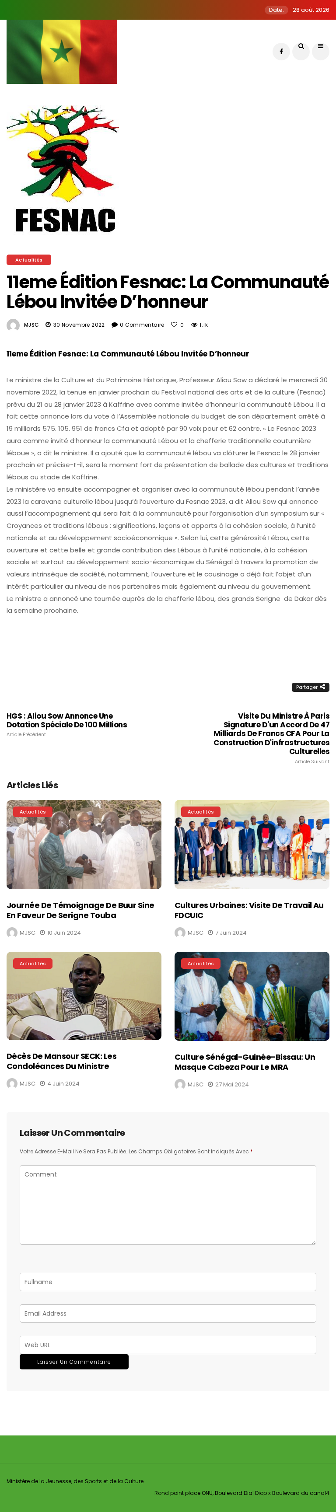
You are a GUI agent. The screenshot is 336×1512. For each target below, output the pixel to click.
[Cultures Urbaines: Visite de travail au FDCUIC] (252, 844)
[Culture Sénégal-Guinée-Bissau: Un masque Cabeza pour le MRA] (252, 996)
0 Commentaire (142, 324)
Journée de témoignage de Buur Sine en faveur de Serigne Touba (80, 910)
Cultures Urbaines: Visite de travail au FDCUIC (249, 910)
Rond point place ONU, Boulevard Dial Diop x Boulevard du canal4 (241, 1493)
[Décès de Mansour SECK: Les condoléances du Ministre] (84, 996)
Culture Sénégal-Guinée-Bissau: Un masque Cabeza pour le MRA (245, 1061)
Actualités (28, 259)
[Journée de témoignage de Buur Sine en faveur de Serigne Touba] (84, 844)
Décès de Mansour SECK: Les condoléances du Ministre (61, 1061)
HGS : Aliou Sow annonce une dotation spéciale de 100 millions (67, 725)
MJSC (31, 324)
